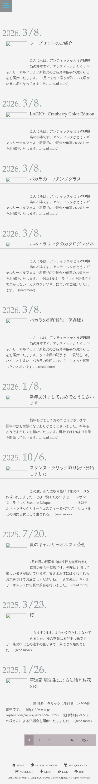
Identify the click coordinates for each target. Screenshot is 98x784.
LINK (65, 771)
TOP (81, 771)
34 (72, 740)
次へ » (86, 740)
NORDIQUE (26, 771)
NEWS (47, 771)
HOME (20, 765)
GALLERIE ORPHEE (46, 765)
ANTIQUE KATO (77, 765)
